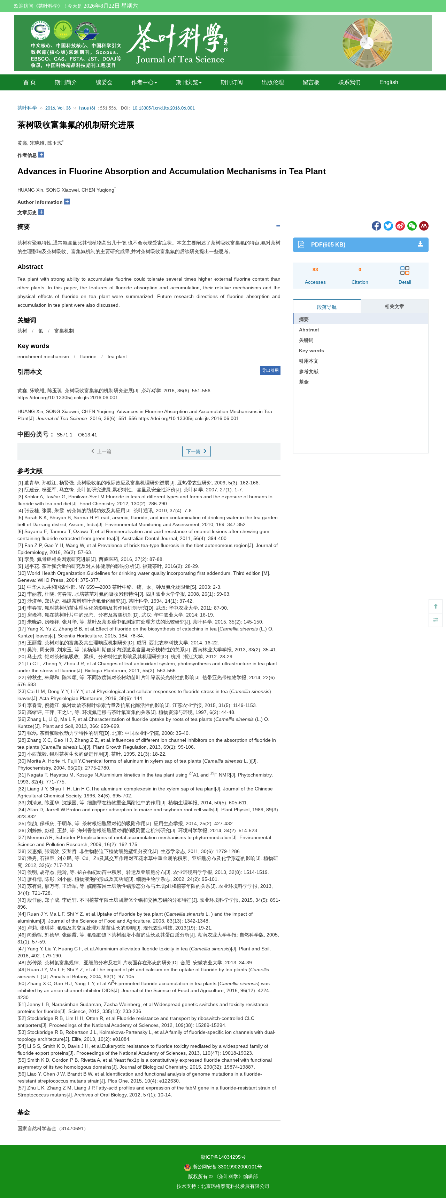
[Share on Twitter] (388, 225)
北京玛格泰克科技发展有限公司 (235, 1186)
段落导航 (327, 307)
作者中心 (142, 82)
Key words (311, 350)
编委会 (104, 82)
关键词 (306, 340)
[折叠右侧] (436, 620)
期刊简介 (66, 82)
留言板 (311, 82)
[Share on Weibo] (399, 225)
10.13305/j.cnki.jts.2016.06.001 (163, 108)
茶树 (22, 330)
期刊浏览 (187, 82)
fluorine (88, 356)
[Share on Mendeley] (423, 225)
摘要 (304, 319)
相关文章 (394, 306)
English (388, 82)
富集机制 (64, 330)
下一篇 (194, 451)
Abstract (309, 329)
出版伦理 (273, 82)
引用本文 (308, 361)
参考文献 (308, 371)
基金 (304, 382)
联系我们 (349, 82)
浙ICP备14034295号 (223, 1157)
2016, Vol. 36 (58, 108)
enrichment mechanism (43, 356)
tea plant (117, 356)
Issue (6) (87, 108)
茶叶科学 (27, 108)
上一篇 (103, 451)
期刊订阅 (232, 82)
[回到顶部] (436, 606)
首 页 (29, 82)
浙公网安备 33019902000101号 (226, 1166)
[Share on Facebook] (376, 225)
